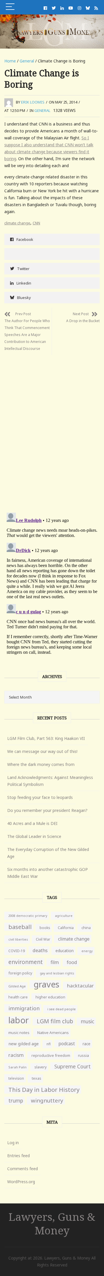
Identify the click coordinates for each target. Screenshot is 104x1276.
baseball (20, 927)
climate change (17, 223)
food (72, 962)
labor (18, 1020)
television (16, 1078)
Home (10, 61)
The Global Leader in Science (34, 836)
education (64, 950)
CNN (36, 223)
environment (25, 962)
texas (36, 1078)
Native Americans (53, 1032)
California (66, 927)
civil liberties (18, 939)
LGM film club (55, 1021)
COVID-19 (16, 950)
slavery (40, 1067)
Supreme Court (72, 1066)
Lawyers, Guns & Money (52, 1223)
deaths (40, 950)
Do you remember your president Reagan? (47, 810)
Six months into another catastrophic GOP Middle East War (47, 873)
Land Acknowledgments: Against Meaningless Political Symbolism (50, 781)
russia (83, 1055)
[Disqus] (52, 427)
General (27, 61)
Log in (13, 1142)
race (86, 1043)
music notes (18, 1032)
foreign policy (20, 973)
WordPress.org (21, 1181)
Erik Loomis (32, 102)
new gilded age (23, 1043)
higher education (50, 997)
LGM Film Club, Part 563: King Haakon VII (46, 738)
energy (87, 951)
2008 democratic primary (27, 916)
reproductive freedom (50, 1055)
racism (16, 1055)
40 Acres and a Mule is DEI (32, 823)
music (87, 1021)
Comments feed (22, 1168)
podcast (66, 1043)
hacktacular (80, 985)
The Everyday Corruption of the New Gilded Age (48, 853)
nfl (49, 1044)
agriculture (64, 915)
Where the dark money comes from (41, 764)
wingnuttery (47, 1100)
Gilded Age (17, 986)
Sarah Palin (17, 1067)
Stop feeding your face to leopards (40, 797)
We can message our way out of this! (42, 751)
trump (15, 1100)
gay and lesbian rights (57, 973)
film (55, 962)
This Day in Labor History (43, 1089)
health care (18, 997)
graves (46, 984)
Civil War (43, 939)
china (86, 927)
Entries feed (18, 1155)
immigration (24, 1008)
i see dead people (61, 1009)
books (45, 927)
